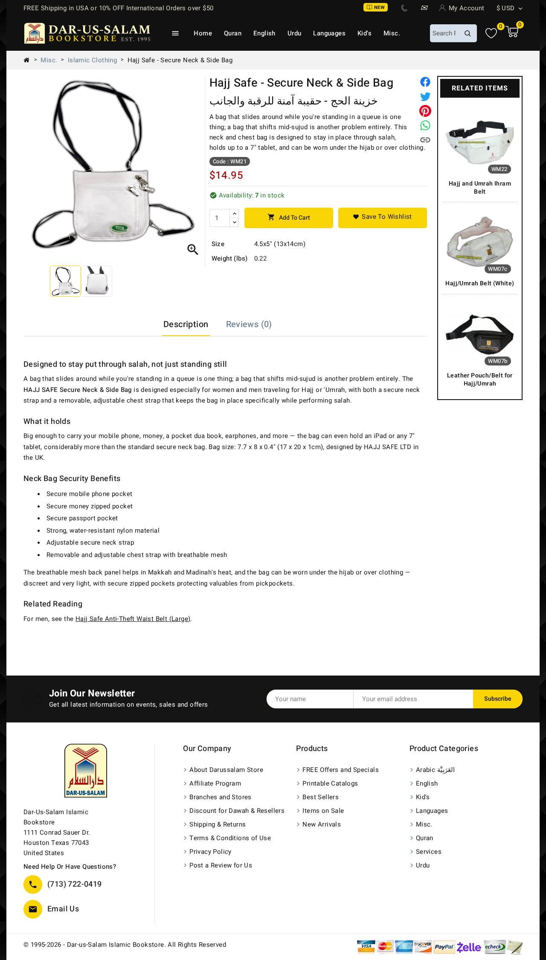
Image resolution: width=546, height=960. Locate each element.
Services (428, 851)
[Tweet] (425, 96)
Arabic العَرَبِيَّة (435, 769)
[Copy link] (425, 140)
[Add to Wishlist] (382, 218)
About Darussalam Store (226, 769)
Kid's (364, 33)
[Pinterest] (425, 111)
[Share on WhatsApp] (425, 125)
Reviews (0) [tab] (249, 324)
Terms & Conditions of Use (230, 838)
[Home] (29, 60)
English (264, 33)
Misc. (391, 33)
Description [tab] (185, 324)
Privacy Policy (210, 851)
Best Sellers (320, 797)
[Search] (467, 33)
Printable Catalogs (330, 783)
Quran (232, 33)
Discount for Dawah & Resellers (237, 810)
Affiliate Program (215, 783)
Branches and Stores (220, 797)
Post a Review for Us (220, 865)
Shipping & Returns (217, 824)
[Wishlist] (491, 33)
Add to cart (288, 217)
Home (203, 33)
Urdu (295, 33)
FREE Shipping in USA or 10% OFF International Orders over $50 (118, 8)
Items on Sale (323, 810)
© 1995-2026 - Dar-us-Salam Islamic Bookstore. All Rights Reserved (124, 944)
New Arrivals (321, 824)
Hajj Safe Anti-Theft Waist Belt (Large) (133, 619)
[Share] (425, 82)
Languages (329, 33)
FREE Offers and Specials (340, 769)
